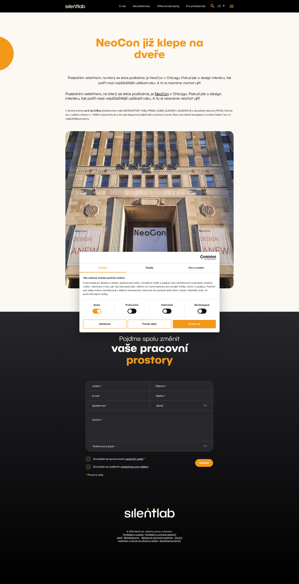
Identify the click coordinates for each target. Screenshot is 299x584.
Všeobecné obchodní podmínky (157, 538)
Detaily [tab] (149, 267)
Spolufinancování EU (170, 541)
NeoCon (162, 94)
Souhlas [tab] (102, 267)
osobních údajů (134, 459)
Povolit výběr (149, 324)
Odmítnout (105, 324)
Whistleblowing (131, 538)
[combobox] (181, 406)
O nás (122, 6)
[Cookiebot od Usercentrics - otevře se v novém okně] (202, 257)
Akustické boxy (141, 6)
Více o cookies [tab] (196, 267)
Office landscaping (168, 6)
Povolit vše (194, 324)
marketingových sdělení (134, 467)
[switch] (132, 311)
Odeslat (204, 463)
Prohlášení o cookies (133, 535)
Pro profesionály (196, 6)
